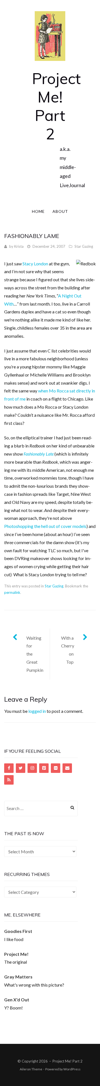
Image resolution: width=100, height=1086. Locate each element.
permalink (12, 592)
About (60, 211)
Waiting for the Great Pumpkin (34, 654)
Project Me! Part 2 (56, 106)
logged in (37, 711)
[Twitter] (20, 768)
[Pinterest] (44, 768)
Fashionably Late (39, 453)
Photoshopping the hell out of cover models (45, 526)
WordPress (72, 1069)
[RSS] (9, 780)
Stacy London (35, 263)
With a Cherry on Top (67, 650)
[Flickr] (55, 768)
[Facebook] (9, 768)
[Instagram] (32, 768)
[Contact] (67, 768)
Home (38, 211)
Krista (19, 246)
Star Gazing (83, 246)
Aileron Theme (31, 1069)
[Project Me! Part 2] (50, 35)
